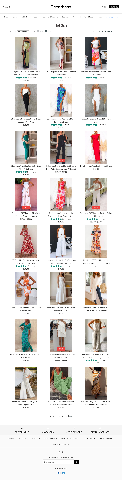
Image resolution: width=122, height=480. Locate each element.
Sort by (13, 31)
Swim (100, 17)
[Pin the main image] (105, 31)
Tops (75, 17)
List (49, 31)
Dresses (35, 17)
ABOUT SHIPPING (89, 438)
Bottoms (65, 17)
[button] (21, 77)
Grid (42, 31)
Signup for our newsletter (61, 457)
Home (6, 17)
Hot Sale (24, 17)
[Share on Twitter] (102, 31)
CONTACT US (35, 438)
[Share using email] (111, 31)
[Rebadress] (61, 3)
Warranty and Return (61, 444)
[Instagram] (105, 7)
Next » (72, 416)
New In (14, 17)
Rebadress (63, 468)
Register (109, 17)
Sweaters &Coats (87, 17)
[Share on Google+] (109, 31)
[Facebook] (102, 7)
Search (11, 438)
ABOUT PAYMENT (107, 438)
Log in (116, 17)
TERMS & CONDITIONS (70, 438)
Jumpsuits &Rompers (50, 17)
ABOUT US (22, 438)
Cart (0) (114, 7)
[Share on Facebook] (99, 31)
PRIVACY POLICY (50, 438)
